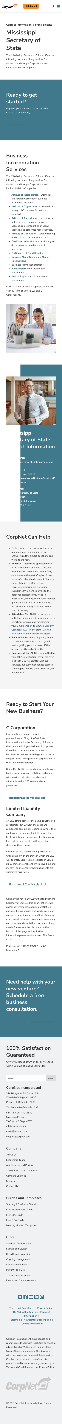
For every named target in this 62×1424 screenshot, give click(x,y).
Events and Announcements (21, 1280)
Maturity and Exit (15, 1269)
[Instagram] (42, 1297)
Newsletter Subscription (37, 1319)
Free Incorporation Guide (19, 1209)
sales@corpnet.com (17, 1131)
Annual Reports (20, 276)
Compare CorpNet (16, 1175)
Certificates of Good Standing (27, 253)
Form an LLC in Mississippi (27, 884)
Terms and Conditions (21, 1308)
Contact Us (12, 1186)
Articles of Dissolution (23, 233)
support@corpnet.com (18, 1136)
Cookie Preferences (32, 1323)
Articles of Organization (24, 206)
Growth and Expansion (18, 1254)
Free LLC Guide (14, 1215)
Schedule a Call (42, 1022)
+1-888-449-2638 (27, 1107)
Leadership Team (15, 1160)
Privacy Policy (44, 1308)
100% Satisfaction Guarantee (22, 1170)
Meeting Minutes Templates (21, 1225)
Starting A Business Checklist (22, 1204)
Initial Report (18, 268)
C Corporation (24, 626)
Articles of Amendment (24, 218)
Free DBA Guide (15, 1220)
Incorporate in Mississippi (27, 798)
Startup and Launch (16, 1248)
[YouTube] (31, 1297)
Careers (10, 1181)
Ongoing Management (18, 1259)
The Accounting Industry (19, 1275)
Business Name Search (24, 257)
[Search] (52, 6)
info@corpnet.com (16, 1126)
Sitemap (15, 1319)
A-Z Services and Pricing (19, 1165)
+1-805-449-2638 (25, 1102)
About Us (11, 1154)
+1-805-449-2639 (21, 1112)
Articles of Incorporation (25, 194)
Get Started (31, 6)
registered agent (41, 633)
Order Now (17, 125)
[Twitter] (20, 1297)
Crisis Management (16, 1264)
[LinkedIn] (36, 1297)
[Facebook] (25, 1297)
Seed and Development (19, 1243)
